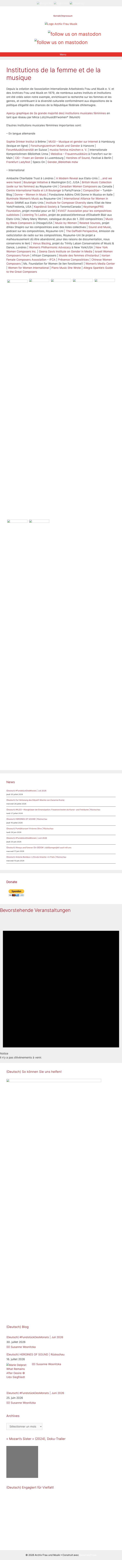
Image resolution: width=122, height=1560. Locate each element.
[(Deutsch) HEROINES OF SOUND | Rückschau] (18, 1375)
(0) (8, 1347)
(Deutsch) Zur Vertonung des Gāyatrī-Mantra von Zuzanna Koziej (35, 800)
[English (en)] (61, 3)
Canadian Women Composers (78, 186)
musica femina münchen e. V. (68, 149)
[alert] (61, 988)
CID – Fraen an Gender (29, 157)
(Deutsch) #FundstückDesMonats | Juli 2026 (26, 790)
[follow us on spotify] (44, 33)
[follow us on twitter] (23, 33)
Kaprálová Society (45, 206)
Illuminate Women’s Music (22, 198)
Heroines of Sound (78, 157)
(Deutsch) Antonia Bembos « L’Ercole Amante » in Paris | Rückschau (36, 857)
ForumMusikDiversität (20, 149)
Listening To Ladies (34, 214)
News (10, 782)
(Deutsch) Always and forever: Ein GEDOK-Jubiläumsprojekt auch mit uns (38, 847)
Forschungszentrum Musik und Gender (55, 145)
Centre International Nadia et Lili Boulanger (33, 190)
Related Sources (89, 223)
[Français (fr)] (77, 3)
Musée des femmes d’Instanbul (79, 255)
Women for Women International (28, 267)
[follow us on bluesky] (61, 42)
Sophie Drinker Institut (20, 141)
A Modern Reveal (67, 178)
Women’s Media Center (100, 263)
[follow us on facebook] (28, 33)
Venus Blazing (42, 243)
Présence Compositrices (73, 259)
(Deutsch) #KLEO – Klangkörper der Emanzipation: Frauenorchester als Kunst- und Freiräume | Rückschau (53, 809)
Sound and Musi (98, 227)
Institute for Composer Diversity (66, 202)
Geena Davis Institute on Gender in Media (65, 251)
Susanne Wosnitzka (23, 1347)
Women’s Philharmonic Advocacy (50, 247)
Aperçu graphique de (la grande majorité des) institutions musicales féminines (56, 113)
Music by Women (66, 223)
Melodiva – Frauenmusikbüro (69, 153)
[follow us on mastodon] (74, 33)
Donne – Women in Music (30, 194)
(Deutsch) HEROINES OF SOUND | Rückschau (26, 819)
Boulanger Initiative (36, 182)
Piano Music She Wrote (66, 267)
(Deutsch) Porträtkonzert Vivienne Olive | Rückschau (29, 828)
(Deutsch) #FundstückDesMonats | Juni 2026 (26, 838)
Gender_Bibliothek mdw (62, 162)
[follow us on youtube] (39, 33)
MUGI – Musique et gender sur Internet (73, 141)
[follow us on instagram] (33, 33)
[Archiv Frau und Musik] (61, 24)
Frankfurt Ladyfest (18, 162)
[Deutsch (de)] (44, 3)
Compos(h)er (91, 190)
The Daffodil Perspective (81, 231)
